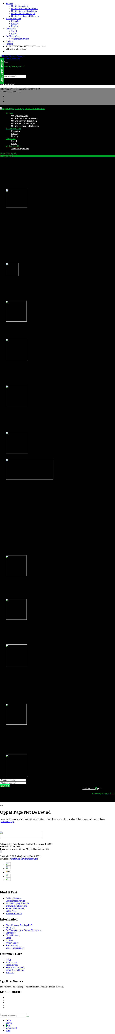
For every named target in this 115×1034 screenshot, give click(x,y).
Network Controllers (20, 180)
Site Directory (12, 945)
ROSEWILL (17, 251)
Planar (14, 249)
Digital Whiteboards (20, 546)
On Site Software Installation (24, 11)
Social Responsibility (15, 948)
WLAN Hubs (17, 753)
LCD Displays (12, 457)
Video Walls (11, 670)
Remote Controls (18, 182)
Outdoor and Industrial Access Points (27, 743)
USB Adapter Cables (20, 188)
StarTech (15, 256)
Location (9, 940)
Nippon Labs (17, 244)
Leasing (14, 23)
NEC (13, 241)
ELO (13, 231)
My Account (11, 962)
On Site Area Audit (19, 6)
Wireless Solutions (14, 728)
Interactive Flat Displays (16, 532)
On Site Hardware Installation (24, 8)
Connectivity (17, 509)
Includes (15, 522)
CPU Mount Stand (19, 635)
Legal (8, 938)
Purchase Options (13, 18)
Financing (15, 21)
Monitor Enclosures (20, 595)
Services (9, 3)
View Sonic (16, 261)
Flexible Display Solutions (17, 529)
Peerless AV (16, 246)
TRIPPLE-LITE (18, 259)
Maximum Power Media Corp (24, 859)
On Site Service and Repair (23, 13)
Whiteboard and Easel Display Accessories (30, 554)
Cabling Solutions (13, 280)
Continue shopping (9, 71)
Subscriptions (17, 185)
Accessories (11, 160)
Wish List (10, 972)
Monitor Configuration (21, 499)
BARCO (15, 223)
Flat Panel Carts (18, 549)
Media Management (20, 514)
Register (9, 44)
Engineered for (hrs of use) (23, 504)
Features (15, 519)
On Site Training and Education (25, 16)
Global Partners (12, 935)
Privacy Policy (12, 943)
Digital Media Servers (15, 364)
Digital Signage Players (21, 337)
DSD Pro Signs (18, 423)
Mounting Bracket (19, 177)
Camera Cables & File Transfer (25, 376)
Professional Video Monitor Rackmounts (29, 640)
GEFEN (15, 233)
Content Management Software (25, 172)
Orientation (16, 517)
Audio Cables (17, 291)
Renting (14, 26)
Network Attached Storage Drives (26, 381)
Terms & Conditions (15, 970)
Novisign (15, 425)
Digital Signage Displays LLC (19, 925)
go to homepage (7, 821)
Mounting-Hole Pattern (21, 527)
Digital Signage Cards (21, 175)
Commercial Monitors (21, 544)
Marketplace (13, 36)
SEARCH (5, 786)
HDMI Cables (17, 294)
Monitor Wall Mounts (20, 551)
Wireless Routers (18, 750)
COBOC (15, 226)
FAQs (14, 34)
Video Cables (17, 299)
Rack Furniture (18, 643)
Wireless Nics (17, 748)
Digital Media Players (15, 325)
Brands (9, 211)
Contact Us (11, 28)
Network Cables (18, 297)
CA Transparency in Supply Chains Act (23, 930)
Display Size (16, 502)
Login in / (4, 153)
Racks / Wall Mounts (15, 908)
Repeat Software (18, 428)
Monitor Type (17, 496)
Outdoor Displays (13, 580)
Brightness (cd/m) (19, 512)
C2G (13, 228)
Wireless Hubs (17, 745)
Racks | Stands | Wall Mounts (18, 623)
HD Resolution (18, 507)
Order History (12, 965)
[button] (96, 788)
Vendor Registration (20, 39)
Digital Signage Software (17, 411)
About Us (10, 928)
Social (14, 31)
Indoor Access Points (20, 740)
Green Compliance (19, 524)
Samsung (15, 254)
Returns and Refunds (15, 967)
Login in (9, 41)
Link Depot (16, 239)
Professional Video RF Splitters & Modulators (31, 384)
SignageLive (16, 430)
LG (12, 236)
